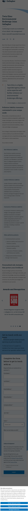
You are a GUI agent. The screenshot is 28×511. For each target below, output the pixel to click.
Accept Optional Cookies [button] (14, 503)
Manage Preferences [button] (14, 509)
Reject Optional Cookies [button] (14, 506)
